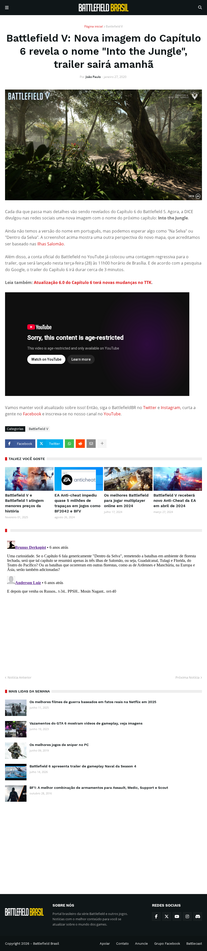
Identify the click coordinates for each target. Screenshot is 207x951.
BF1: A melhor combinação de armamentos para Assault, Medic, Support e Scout (99, 788)
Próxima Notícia (187, 677)
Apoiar (105, 943)
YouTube (112, 414)
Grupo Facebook (167, 943)
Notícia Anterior (19, 677)
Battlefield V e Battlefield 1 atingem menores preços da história (24, 503)
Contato (122, 943)
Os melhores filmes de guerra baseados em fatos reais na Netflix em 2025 (93, 702)
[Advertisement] (103, 843)
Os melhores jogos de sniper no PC (59, 745)
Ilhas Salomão (50, 244)
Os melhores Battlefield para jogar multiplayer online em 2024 (126, 500)
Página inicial (93, 26)
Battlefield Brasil (46, 943)
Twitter (150, 407)
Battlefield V (114, 26)
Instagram (170, 407)
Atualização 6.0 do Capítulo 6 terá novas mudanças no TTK (92, 282)
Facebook (32, 414)
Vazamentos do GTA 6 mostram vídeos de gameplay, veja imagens (86, 723)
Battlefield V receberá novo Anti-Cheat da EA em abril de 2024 (174, 500)
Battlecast (194, 943)
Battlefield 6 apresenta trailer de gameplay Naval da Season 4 (83, 766)
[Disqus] (103, 602)
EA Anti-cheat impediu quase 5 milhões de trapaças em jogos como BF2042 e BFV (77, 503)
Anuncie (141, 943)
